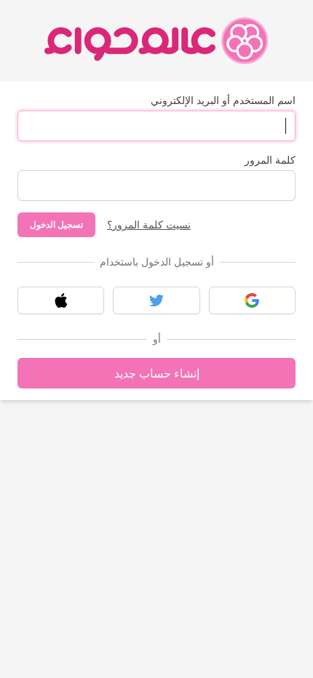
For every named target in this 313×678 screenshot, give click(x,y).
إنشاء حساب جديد (156, 373)
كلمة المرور (270, 160)
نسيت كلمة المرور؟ (149, 224)
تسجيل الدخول (56, 224)
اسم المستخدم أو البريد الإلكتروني (223, 100)
